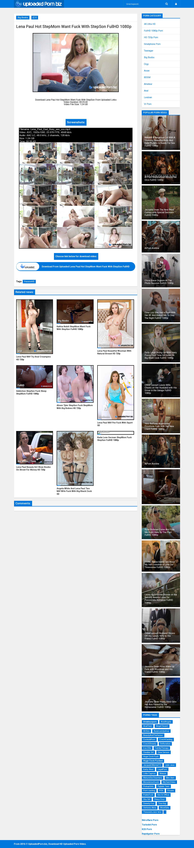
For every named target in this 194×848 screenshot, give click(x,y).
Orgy (146, 64)
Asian (147, 71)
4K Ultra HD (150, 24)
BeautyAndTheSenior (153, 735)
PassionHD (29, 281)
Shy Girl (146, 799)
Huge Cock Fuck (150, 756)
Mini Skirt (170, 778)
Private (170, 790)
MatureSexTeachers (152, 778)
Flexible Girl (148, 752)
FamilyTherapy (162, 748)
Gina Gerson (163, 752)
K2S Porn (147, 829)
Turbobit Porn (149, 824)
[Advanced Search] (166, 4)
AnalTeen (147, 726)
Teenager (148, 51)
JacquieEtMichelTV (152, 765)
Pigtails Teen (163, 786)
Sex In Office (163, 795)
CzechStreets (149, 743)
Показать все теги (152, 812)
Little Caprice (149, 773)
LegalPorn (162, 769)
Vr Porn (147, 104)
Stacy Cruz (159, 799)
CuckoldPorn (149, 739)
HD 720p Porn (151, 37)
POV (161, 790)
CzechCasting (165, 739)
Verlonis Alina (149, 807)
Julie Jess (170, 765)
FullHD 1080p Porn (153, 31)
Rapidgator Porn (150, 833)
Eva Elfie (147, 748)
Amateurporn (150, 721)
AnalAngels (166, 721)
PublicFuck (148, 795)
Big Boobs (23, 17)
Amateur (148, 84)
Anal (146, 91)
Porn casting (149, 790)
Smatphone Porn (152, 44)
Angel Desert (162, 726)
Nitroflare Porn (150, 820)
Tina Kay (162, 803)
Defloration (165, 743)
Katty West (148, 769)
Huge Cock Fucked (153, 760)
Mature (163, 773)
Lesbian (148, 97)
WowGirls (164, 807)
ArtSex (146, 731)
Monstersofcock (151, 782)
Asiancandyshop (161, 731)
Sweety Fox (148, 803)
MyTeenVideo (169, 782)
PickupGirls (148, 786)
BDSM (147, 77)
